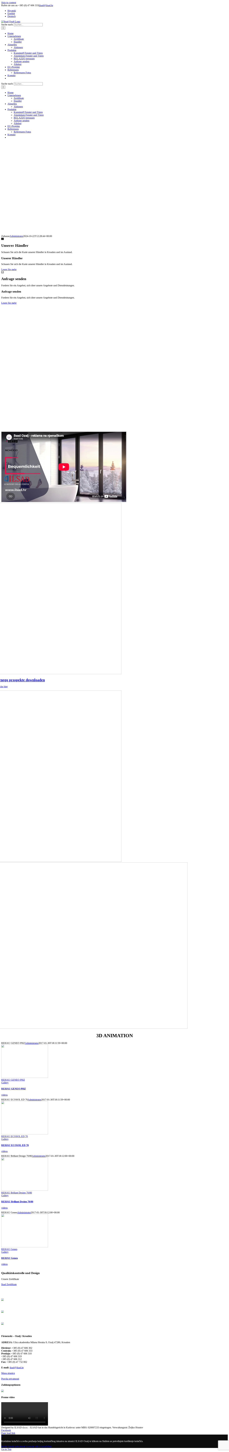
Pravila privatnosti (10, 1378)
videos (4, 1095)
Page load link (8, 1433)
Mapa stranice (8, 1373)
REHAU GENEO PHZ (13, 1079)
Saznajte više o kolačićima (39, 1446)
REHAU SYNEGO (36, 1305)
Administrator (16, 236)
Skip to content (8, 2)
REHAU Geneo (9, 1249)
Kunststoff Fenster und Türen (36, 1317)
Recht (4, 1446)
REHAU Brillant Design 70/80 (16, 1192)
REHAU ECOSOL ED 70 (14, 1136)
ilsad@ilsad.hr (46, 5)
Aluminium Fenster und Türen (36, 1329)
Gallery (5, 1082)
